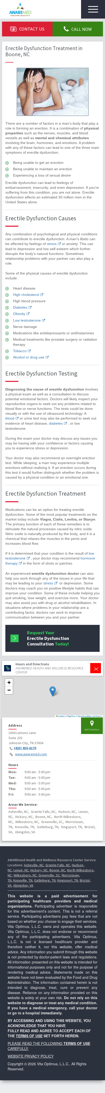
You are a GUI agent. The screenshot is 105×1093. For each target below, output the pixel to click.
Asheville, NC (34, 865)
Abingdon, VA (23, 885)
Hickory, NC (39, 870)
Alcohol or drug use (28, 357)
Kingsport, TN (67, 880)
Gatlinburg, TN (45, 880)
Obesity (19, 314)
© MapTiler (70, 716)
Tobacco (20, 351)
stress (52, 244)
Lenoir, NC (21, 870)
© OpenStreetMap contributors (89, 716)
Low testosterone (27, 320)
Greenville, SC (49, 875)
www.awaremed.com (31, 754)
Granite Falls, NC (57, 865)
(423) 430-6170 (25, 748)
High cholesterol (26, 295)
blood (9, 418)
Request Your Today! (48, 638)
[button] (52, 691)
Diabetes (20, 307)
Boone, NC (57, 870)
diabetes (56, 423)
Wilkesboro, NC (25, 875)
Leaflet (61, 716)
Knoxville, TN (22, 880)
